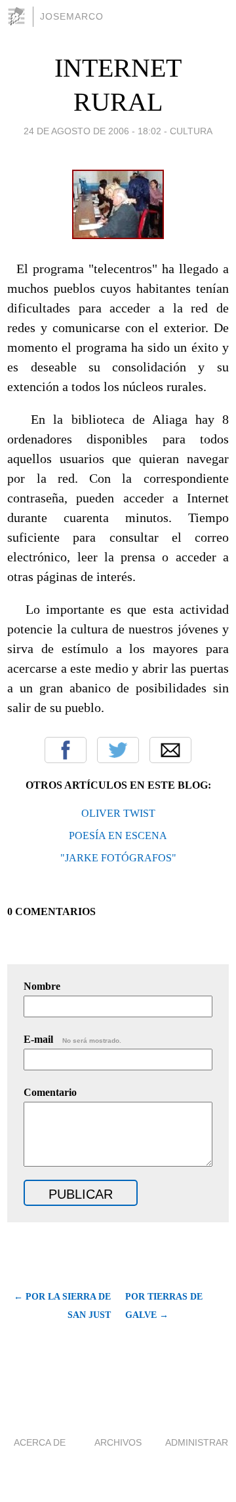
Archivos (118, 1442)
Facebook (66, 750)
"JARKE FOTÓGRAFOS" (118, 857)
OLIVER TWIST (118, 813)
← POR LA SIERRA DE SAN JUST (62, 1306)
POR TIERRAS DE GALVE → (164, 1306)
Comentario (50, 1092)
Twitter (118, 750)
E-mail (72, 1039)
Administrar (196, 1442)
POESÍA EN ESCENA (118, 835)
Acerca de (40, 1442)
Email (170, 750)
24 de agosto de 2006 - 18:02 (92, 131)
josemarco (72, 16)
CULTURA (191, 131)
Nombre (42, 986)
